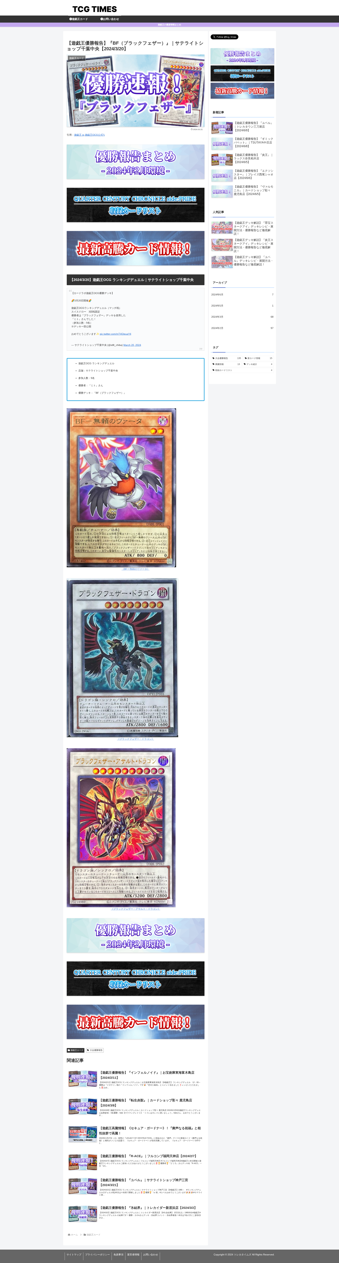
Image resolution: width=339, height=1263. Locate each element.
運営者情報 (133, 1254)
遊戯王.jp (79, 134)
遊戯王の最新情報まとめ (169, 24)
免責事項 (118, 1254)
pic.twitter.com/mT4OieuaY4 (115, 333)
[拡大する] (171, 413)
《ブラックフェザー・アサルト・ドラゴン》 (135, 908)
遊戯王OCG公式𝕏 (95, 134)
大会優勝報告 (96, 1050)
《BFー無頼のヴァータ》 (136, 569)
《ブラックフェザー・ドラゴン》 (135, 738)
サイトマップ (74, 1254)
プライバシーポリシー (97, 1254)
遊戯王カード (77, 1050)
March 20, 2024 (132, 345)
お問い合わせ (150, 1254)
